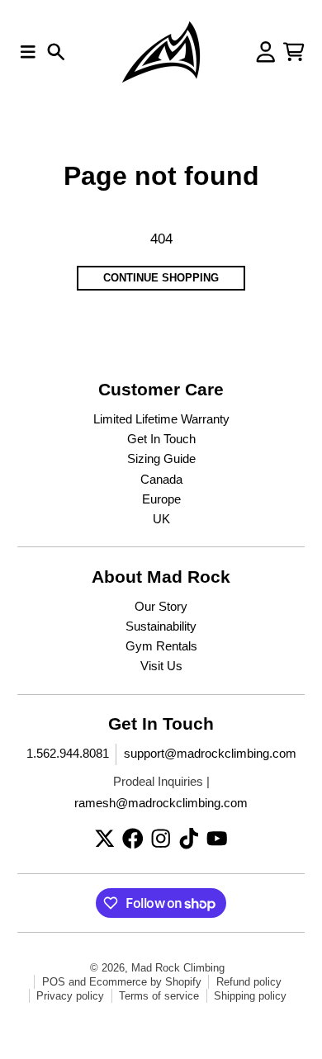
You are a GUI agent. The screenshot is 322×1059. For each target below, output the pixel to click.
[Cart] (294, 52)
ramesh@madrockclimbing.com (161, 803)
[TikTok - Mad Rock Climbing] (189, 838)
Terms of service (159, 996)
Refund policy (249, 982)
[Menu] (28, 52)
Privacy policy (70, 996)
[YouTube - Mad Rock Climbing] (217, 838)
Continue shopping (161, 278)
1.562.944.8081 (67, 753)
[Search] (56, 52)
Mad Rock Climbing (178, 968)
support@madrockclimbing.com (210, 753)
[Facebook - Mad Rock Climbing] (133, 838)
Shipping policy (250, 996)
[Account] (266, 52)
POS (53, 982)
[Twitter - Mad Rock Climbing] (105, 838)
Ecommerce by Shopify (145, 982)
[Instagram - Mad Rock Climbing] (161, 838)
